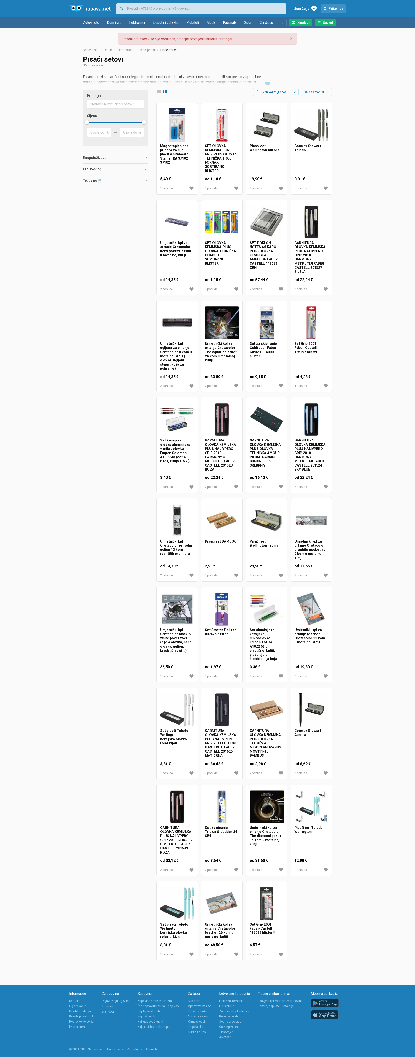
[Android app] (325, 1003)
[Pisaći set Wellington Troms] (267, 520)
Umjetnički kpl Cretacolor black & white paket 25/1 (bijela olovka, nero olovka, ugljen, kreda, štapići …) (176, 640)
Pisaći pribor (147, 50)
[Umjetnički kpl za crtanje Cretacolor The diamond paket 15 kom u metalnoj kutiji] (267, 807)
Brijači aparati (228, 1016)
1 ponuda (166, 188)
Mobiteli (192, 23)
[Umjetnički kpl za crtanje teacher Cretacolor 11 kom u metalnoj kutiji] (311, 609)
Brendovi (108, 1011)
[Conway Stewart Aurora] (311, 710)
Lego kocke (195, 1027)
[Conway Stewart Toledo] (311, 125)
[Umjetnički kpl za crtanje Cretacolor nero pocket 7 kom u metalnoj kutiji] (177, 222)
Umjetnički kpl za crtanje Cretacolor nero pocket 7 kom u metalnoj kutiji (175, 249)
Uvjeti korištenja (80, 1011)
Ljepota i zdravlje (166, 23)
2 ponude (211, 188)
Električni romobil (231, 1001)
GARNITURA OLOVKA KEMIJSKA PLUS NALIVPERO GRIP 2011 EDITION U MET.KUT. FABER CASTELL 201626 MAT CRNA (220, 743)
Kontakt (74, 1001)
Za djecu (266, 23)
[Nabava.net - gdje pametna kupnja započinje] (90, 8)
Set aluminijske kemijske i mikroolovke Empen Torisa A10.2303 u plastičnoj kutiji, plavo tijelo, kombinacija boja (263, 644)
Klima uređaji (197, 1021)
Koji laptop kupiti (149, 1011)
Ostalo (108, 50)
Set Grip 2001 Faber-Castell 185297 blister (306, 348)
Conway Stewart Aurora (307, 733)
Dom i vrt (114, 23)
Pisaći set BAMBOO (221, 541)
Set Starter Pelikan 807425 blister (220, 632)
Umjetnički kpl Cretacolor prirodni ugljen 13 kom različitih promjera (176, 547)
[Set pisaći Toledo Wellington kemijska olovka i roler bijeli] (177, 710)
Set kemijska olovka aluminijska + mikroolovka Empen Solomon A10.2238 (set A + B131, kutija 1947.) (175, 450)
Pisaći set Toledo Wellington (308, 830)
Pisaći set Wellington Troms (264, 543)
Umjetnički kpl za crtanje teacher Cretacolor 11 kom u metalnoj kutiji (309, 636)
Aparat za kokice (199, 1006)
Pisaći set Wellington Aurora (264, 148)
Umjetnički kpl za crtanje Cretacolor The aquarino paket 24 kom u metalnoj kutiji (221, 352)
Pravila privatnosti (81, 1016)
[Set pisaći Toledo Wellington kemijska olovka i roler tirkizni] (177, 903)
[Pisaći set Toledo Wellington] (311, 807)
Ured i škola (125, 50)
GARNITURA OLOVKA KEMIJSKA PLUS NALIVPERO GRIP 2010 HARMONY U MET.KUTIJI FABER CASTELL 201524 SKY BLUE (310, 454)
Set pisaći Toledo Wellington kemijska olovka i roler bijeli (174, 737)
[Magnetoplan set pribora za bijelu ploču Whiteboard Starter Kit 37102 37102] (177, 125)
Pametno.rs (115, 1049)
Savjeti (328, 23)
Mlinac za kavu (198, 1016)
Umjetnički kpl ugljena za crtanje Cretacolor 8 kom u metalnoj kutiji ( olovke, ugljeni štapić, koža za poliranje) (176, 356)
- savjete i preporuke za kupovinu (280, 1001)
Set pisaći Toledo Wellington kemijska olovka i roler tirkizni (174, 930)
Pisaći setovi (168, 50)
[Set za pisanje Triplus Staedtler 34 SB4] (222, 807)
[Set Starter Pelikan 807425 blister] (222, 609)
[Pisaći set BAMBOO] (222, 520)
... (282, 23)
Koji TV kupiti (146, 1016)
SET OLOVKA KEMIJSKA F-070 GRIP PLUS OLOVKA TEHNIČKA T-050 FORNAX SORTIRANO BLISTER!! (221, 158)
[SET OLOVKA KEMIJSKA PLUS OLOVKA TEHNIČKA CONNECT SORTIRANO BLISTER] (222, 222)
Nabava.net (91, 50)
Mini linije (194, 1001)
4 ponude (300, 386)
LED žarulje (226, 1006)
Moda (211, 23)
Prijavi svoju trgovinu (116, 1001)
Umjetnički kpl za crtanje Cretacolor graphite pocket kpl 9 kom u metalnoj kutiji (310, 549)
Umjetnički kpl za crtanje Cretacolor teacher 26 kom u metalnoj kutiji (220, 930)
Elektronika (136, 23)
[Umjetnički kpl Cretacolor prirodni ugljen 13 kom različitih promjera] (177, 520)
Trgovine (108, 1006)
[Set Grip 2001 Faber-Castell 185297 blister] (311, 323)
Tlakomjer (226, 1032)
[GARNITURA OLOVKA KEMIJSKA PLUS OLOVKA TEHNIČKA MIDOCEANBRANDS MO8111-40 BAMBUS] (267, 710)
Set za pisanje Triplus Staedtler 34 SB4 (221, 832)
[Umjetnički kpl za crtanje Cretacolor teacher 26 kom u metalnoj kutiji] (222, 903)
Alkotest (225, 1037)
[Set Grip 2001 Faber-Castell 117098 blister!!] (267, 903)
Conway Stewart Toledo (307, 148)
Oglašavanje (77, 1006)
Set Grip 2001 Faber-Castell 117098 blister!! (262, 928)
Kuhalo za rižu (197, 1011)
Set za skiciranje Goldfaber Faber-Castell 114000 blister (264, 350)
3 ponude (256, 386)
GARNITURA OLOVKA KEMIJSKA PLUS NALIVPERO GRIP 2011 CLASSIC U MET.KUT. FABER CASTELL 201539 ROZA (176, 840)
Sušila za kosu (198, 1032)
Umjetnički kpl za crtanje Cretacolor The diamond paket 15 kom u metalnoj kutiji (265, 836)
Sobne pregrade (230, 1021)
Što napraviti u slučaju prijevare (159, 1006)
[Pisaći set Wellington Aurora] (267, 125)
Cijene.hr (152, 1049)
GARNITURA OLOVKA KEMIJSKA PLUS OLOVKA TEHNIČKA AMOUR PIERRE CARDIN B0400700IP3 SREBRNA (265, 452)
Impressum (77, 1027)
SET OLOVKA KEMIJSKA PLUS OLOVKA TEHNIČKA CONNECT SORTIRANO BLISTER (220, 253)
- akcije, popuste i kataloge (276, 1006)
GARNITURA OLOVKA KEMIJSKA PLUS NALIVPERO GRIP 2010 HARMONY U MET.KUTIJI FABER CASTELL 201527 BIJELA (310, 257)
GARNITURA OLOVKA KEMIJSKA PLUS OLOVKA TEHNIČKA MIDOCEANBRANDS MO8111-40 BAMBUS (265, 743)
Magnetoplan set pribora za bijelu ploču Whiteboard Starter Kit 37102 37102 (174, 154)
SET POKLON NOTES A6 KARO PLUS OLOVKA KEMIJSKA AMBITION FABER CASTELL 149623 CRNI (264, 255)
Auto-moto (91, 23)
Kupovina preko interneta (155, 1001)
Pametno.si (134, 1049)
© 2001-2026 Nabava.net (86, 1049)
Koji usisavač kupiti (150, 1021)
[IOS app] (325, 1015)
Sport (248, 23)
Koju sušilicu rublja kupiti (154, 1027)
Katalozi (303, 23)
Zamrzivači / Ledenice (234, 1011)
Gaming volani (228, 1027)
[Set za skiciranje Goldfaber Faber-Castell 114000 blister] (267, 323)
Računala (229, 23)
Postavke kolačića (81, 1021)
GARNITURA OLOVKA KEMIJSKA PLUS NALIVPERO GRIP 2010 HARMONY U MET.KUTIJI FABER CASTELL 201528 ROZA (220, 454)
